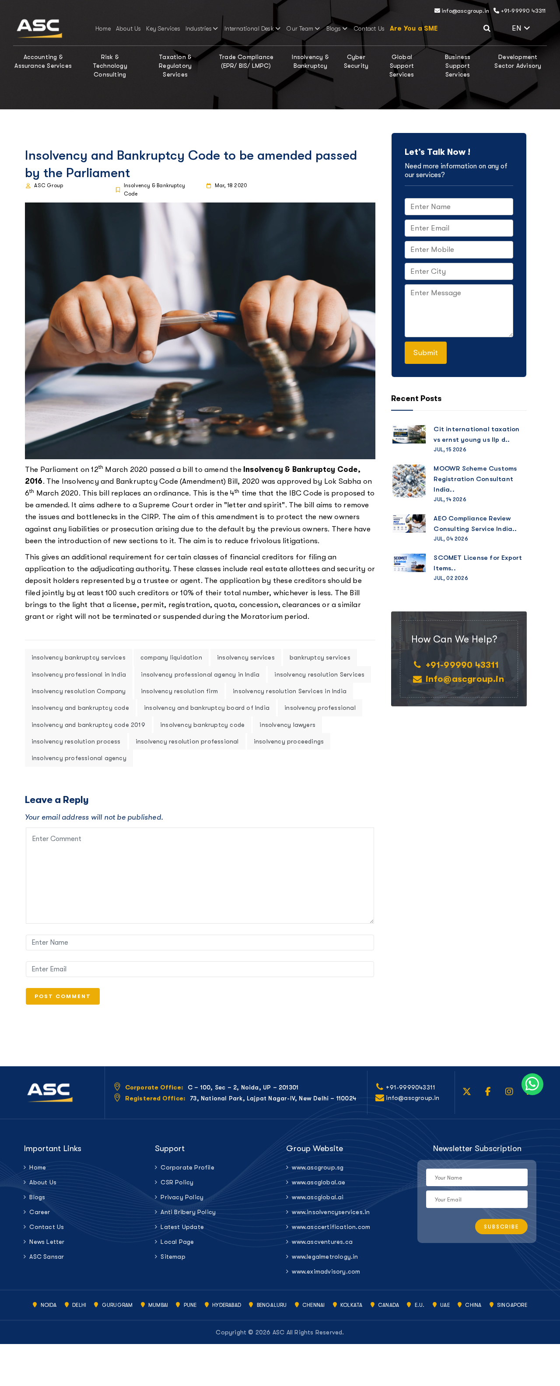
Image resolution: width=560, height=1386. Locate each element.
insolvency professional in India (79, 674)
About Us (128, 28)
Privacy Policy (182, 1197)
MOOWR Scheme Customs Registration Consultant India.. (475, 478)
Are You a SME (414, 28)
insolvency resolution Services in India (289, 691)
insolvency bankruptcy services (79, 657)
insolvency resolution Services (319, 674)
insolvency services (246, 657)
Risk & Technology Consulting (110, 65)
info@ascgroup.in (464, 10)
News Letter (46, 1241)
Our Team (300, 28)
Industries (199, 28)
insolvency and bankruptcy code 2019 (88, 724)
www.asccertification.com (331, 1226)
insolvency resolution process (76, 741)
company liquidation (171, 657)
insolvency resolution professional (187, 741)
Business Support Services (458, 65)
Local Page (177, 1241)
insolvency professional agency (79, 757)
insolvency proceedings (289, 741)
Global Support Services (401, 65)
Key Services (163, 28)
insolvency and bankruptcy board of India (207, 707)
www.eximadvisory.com (326, 1271)
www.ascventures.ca (322, 1241)
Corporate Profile (187, 1167)
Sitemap (173, 1256)
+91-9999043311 (410, 1087)
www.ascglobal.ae (318, 1182)
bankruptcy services (320, 657)
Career (39, 1211)
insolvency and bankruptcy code (80, 707)
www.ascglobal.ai (317, 1197)
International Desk (249, 28)
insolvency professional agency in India (200, 674)
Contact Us (369, 28)
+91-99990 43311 (522, 10)
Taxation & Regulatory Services (175, 65)
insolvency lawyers (287, 724)
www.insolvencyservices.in (331, 1211)
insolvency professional (320, 707)
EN (529, 27)
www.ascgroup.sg (317, 1167)
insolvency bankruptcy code (202, 724)
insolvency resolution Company (79, 691)
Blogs (333, 28)
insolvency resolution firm (179, 691)
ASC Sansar (46, 1256)
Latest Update (182, 1226)
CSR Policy (177, 1182)
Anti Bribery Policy (188, 1211)
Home (103, 28)
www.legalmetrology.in (325, 1256)
